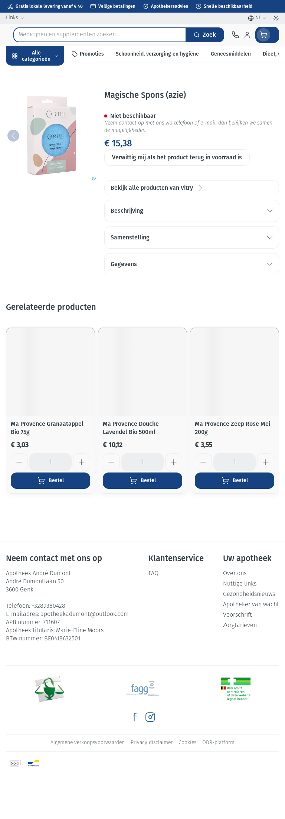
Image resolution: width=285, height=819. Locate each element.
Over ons (234, 574)
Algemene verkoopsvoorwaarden (87, 743)
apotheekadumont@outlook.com (84, 614)
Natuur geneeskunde (47, 176)
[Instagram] (150, 717)
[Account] (247, 35)
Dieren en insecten (47, 210)
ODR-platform (218, 743)
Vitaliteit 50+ (47, 159)
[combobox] (99, 34)
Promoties (19, 71)
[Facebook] (134, 717)
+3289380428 (48, 606)
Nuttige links (239, 584)
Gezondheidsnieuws (249, 594)
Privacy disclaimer (152, 743)
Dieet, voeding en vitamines (47, 115)
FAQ (153, 574)
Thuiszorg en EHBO (47, 193)
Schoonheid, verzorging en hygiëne (47, 91)
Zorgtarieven (240, 626)
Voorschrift (237, 615)
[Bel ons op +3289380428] (235, 35)
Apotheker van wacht (251, 605)
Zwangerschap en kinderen (47, 139)
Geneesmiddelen (47, 227)
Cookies (187, 743)
